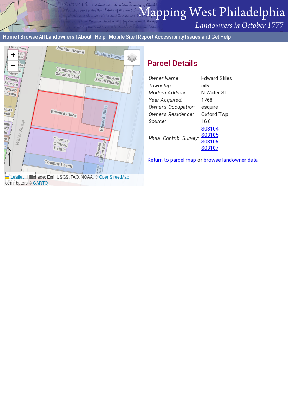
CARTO (40, 183)
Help (100, 37)
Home (10, 37)
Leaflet (16, 177)
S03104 (209, 129)
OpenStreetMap (114, 177)
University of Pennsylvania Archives (244, 45)
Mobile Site (122, 37)
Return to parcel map (172, 160)
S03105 (209, 135)
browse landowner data (231, 160)
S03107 (209, 148)
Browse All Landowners (47, 37)
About (84, 37)
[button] (13, 55)
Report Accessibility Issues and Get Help (184, 37)
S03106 (209, 142)
